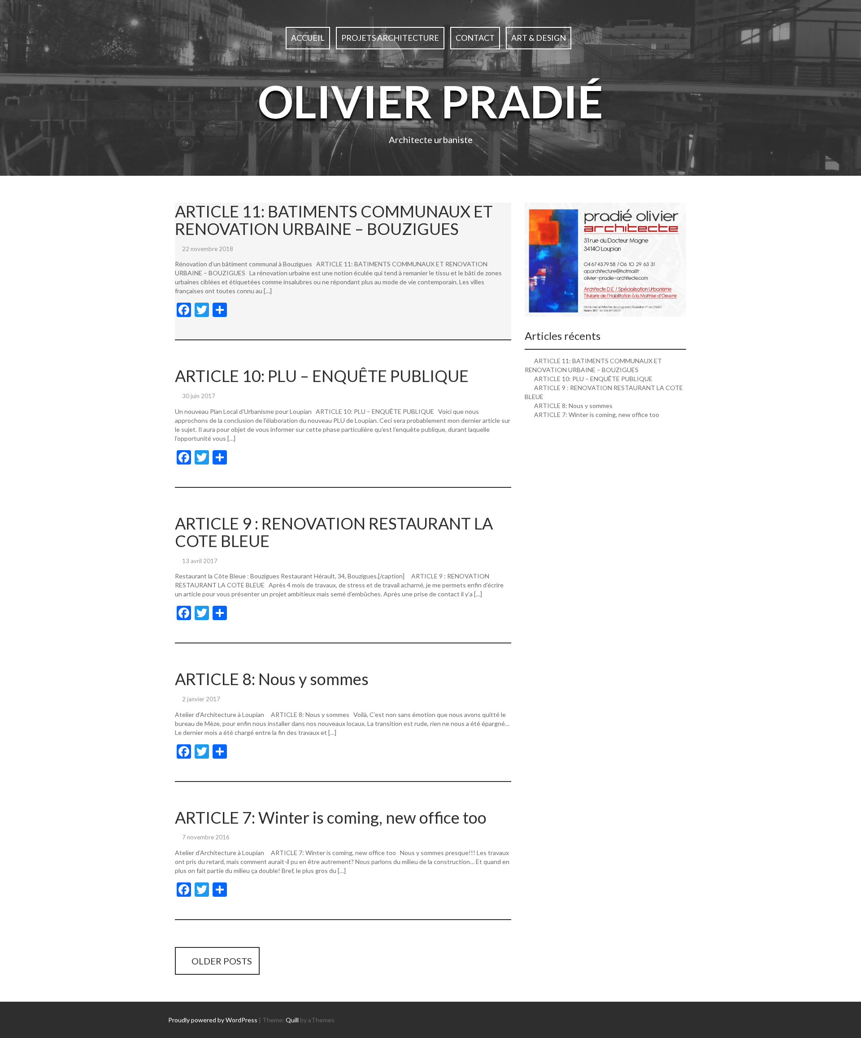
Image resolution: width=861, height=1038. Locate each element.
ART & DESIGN (538, 38)
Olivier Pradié (430, 101)
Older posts (221, 960)
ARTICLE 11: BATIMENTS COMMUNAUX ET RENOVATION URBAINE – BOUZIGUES (334, 220)
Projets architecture (390, 38)
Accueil (308, 38)
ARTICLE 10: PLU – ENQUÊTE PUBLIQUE (322, 376)
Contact (475, 38)
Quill (292, 1020)
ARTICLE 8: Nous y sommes (272, 679)
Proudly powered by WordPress (212, 1020)
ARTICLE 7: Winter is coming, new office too (331, 817)
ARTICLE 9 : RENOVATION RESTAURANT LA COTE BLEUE (334, 532)
